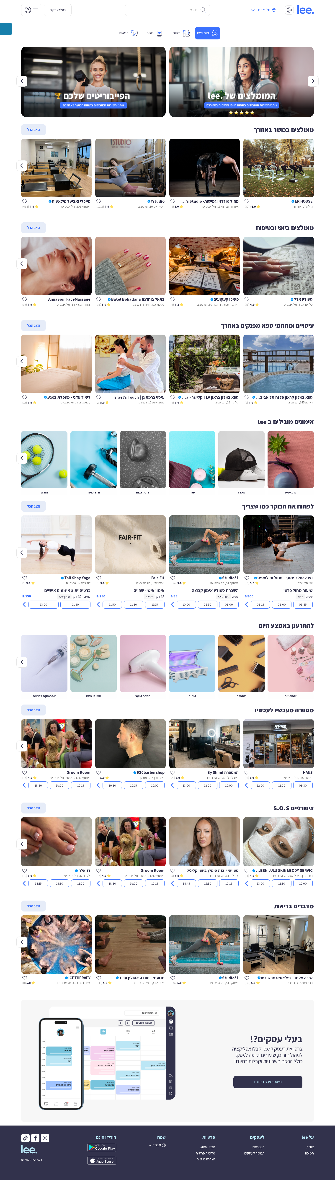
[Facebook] (35, 1138)
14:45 (186, 883)
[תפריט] (31, 10)
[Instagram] (45, 1138)
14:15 (38, 883)
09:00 (282, 604)
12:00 (260, 785)
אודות (310, 1147)
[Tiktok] (25, 1138)
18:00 (59, 785)
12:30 (207, 883)
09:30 (303, 785)
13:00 (43, 604)
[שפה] (289, 10)
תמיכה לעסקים (254, 1153)
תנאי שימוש (207, 1147)
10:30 (112, 785)
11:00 (281, 785)
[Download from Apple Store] (93, 1160)
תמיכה (309, 1153)
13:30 (59, 883)
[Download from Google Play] (93, 1147)
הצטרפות (258, 1147)
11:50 (112, 604)
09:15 (260, 604)
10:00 (186, 604)
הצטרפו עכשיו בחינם (268, 1081)
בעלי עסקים (58, 10)
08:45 (303, 604)
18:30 (38, 785)
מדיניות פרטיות (205, 1153)
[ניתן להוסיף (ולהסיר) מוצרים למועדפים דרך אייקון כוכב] (247, 201)
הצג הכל (33, 129)
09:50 (207, 604)
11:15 (155, 604)
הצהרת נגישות (206, 1159)
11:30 (133, 604)
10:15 (133, 785)
